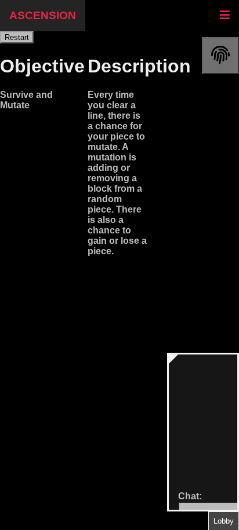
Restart (17, 37)
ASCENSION (42, 15)
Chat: (190, 496)
